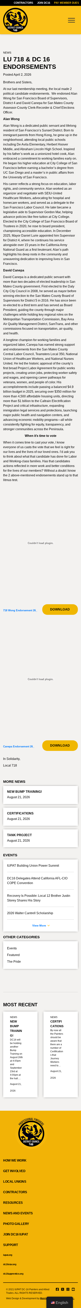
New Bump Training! (16, 1028)
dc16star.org (9, 1264)
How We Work (15, 1160)
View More (39, 925)
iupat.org (7, 1255)
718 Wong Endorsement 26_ (20, 610)
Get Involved (14, 1171)
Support (10, 1245)
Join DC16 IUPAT (15, 1234)
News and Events (18, 1213)
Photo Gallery (16, 1223)
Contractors (23, 2)
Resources (13, 1202)
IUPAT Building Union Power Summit (33, 865)
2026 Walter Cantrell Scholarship (30, 913)
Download (60, 609)
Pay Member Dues (66, 2)
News (7, 52)
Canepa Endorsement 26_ (18, 746)
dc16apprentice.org (13, 1273)
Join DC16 (43, 2)
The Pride (14, 961)
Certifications (57, 1024)
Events (12, 948)
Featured (13, 955)
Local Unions (14, 1181)
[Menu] (71, 19)
